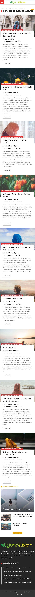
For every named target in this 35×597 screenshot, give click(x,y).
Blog (7, 8)
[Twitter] (18, 595)
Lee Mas (6, 63)
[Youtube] (22, 595)
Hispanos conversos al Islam (12, 30)
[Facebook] (13, 595)
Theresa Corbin (9, 39)
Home (2, 8)
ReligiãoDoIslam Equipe (11, 92)
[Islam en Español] (17, 2)
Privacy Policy (29, 592)
